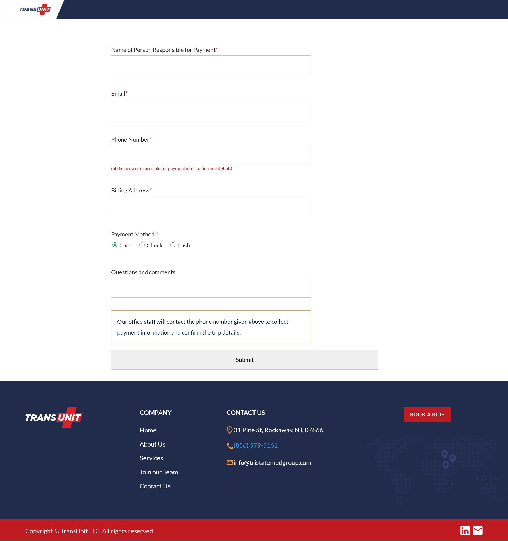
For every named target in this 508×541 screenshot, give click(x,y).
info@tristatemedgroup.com (272, 462)
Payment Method (134, 234)
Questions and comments (143, 272)
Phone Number (131, 139)
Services (151, 458)
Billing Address (131, 190)
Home (148, 430)
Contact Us (155, 486)
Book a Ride (427, 414)
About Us (152, 444)
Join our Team (159, 472)
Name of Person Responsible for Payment (164, 49)
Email (119, 93)
